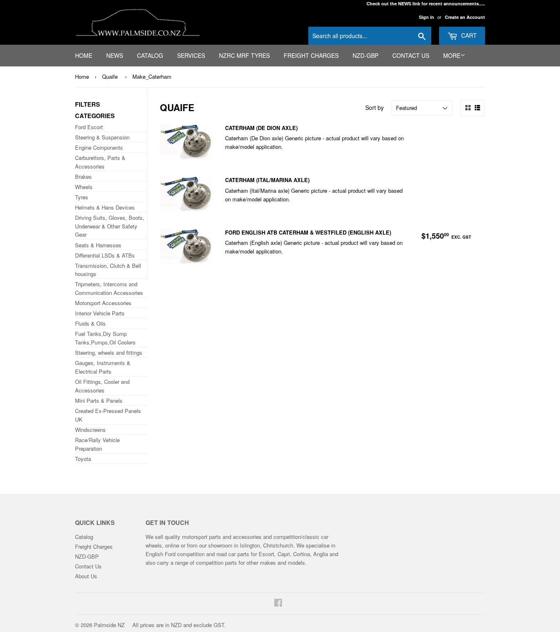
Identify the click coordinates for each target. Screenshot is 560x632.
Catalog (150, 55)
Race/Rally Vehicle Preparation (97, 444)
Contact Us (410, 55)
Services (191, 55)
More (451, 55)
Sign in (426, 17)
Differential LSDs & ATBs (105, 255)
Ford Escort (89, 127)
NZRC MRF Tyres (244, 55)
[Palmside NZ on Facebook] (278, 603)
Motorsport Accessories (103, 303)
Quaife (110, 76)
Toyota (83, 459)
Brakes (83, 176)
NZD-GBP (365, 55)
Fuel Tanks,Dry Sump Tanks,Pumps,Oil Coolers (105, 338)
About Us (86, 576)
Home (83, 55)
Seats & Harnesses (98, 245)
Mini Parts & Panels (99, 400)
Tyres (81, 197)
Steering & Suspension (102, 137)
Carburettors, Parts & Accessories (100, 162)
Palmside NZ (109, 625)
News (114, 55)
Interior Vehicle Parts (100, 313)
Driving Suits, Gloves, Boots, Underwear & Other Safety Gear (109, 226)
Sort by (374, 107)
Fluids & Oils (90, 323)
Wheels (84, 187)
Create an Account (465, 17)
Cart (468, 35)
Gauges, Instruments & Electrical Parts (102, 367)
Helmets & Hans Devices (105, 207)
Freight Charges (311, 55)
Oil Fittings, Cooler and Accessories (102, 386)
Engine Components (99, 147)
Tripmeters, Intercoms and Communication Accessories (109, 288)
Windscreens (90, 430)
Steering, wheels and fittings (108, 352)
